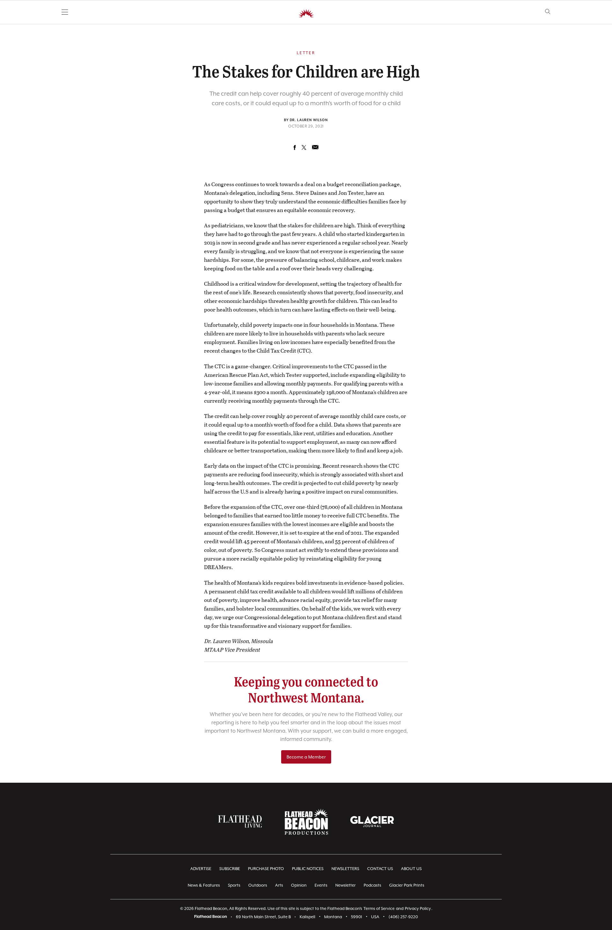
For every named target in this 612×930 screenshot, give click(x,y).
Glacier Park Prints (406, 885)
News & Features (204, 885)
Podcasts (372, 885)
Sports (234, 885)
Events (321, 885)
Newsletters (345, 868)
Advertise (200, 868)
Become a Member (306, 756)
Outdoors (257, 885)
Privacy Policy (418, 908)
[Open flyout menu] (65, 12)
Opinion (299, 885)
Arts (279, 885)
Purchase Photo (266, 868)
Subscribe (229, 868)
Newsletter (345, 885)
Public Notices (308, 868)
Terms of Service (379, 908)
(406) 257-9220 (403, 916)
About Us (411, 868)
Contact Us (380, 868)
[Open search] (547, 11)
